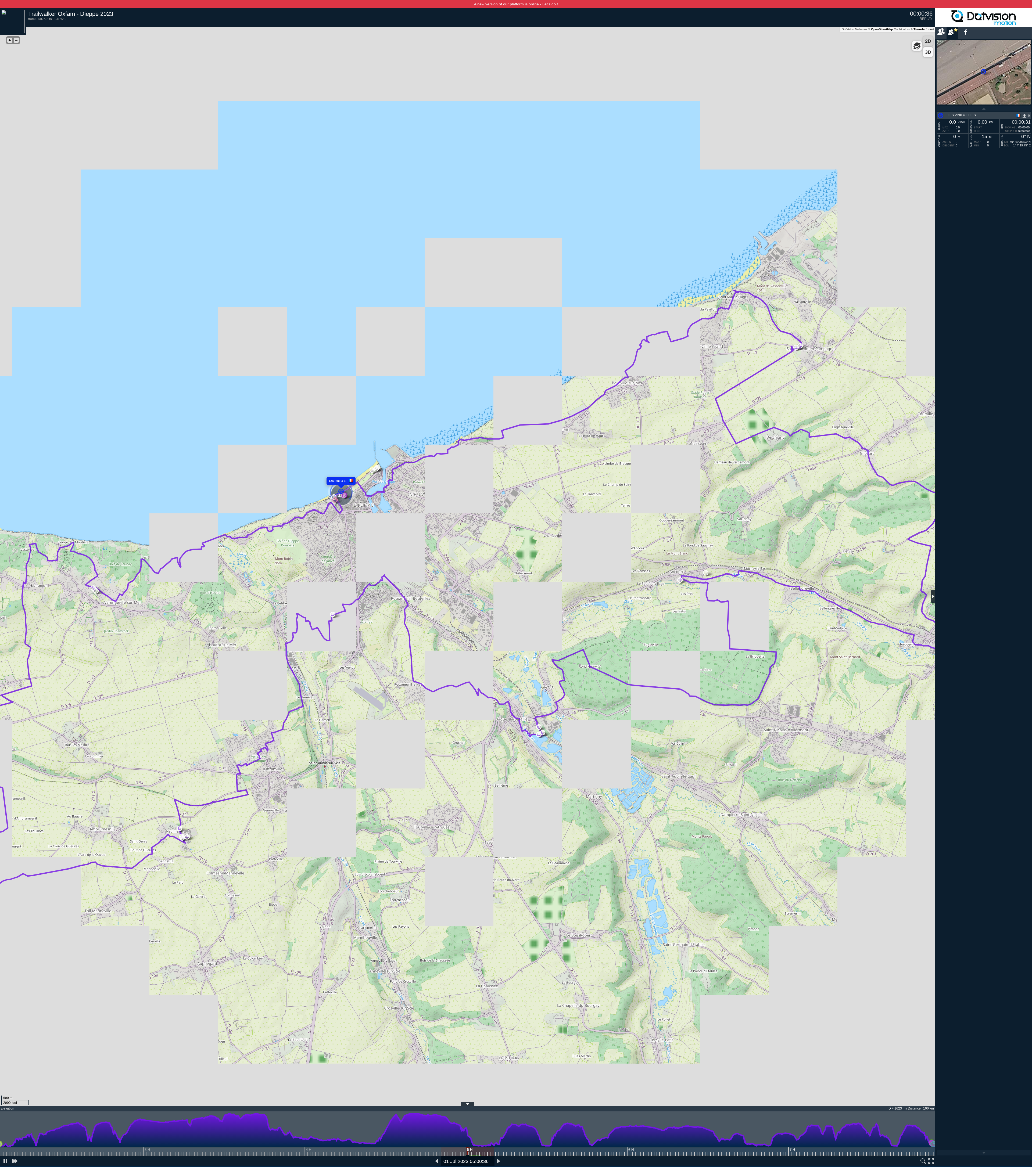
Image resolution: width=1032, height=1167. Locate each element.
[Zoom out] (16, 40)
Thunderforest (923, 29)
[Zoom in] (9, 40)
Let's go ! (550, 4)
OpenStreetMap (882, 29)
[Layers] (917, 46)
